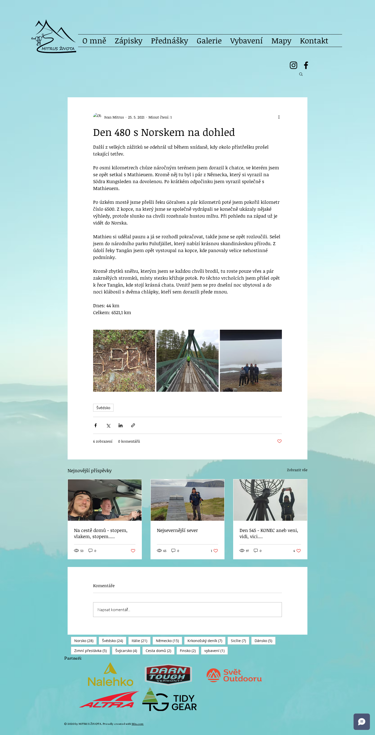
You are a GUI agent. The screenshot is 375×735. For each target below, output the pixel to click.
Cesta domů (160, 650)
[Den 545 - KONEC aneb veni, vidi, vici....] (270, 500)
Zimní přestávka (92, 650)
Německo (169, 640)
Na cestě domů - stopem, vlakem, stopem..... (101, 533)
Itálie (141, 640)
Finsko (189, 650)
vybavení (216, 650)
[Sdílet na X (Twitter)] (108, 425)
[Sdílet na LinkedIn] (120, 425)
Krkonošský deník (207, 640)
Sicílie (240, 640)
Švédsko (103, 407)
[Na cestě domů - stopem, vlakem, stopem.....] (105, 500)
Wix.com (138, 724)
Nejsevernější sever (177, 530)
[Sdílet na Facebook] (95, 425)
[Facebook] (306, 65)
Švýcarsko (127, 650)
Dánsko (265, 640)
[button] (300, 74)
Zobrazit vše (297, 469)
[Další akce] (279, 117)
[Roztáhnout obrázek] (124, 361)
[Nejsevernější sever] (187, 500)
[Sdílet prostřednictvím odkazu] (133, 425)
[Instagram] (293, 65)
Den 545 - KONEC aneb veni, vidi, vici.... (269, 533)
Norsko (85, 640)
